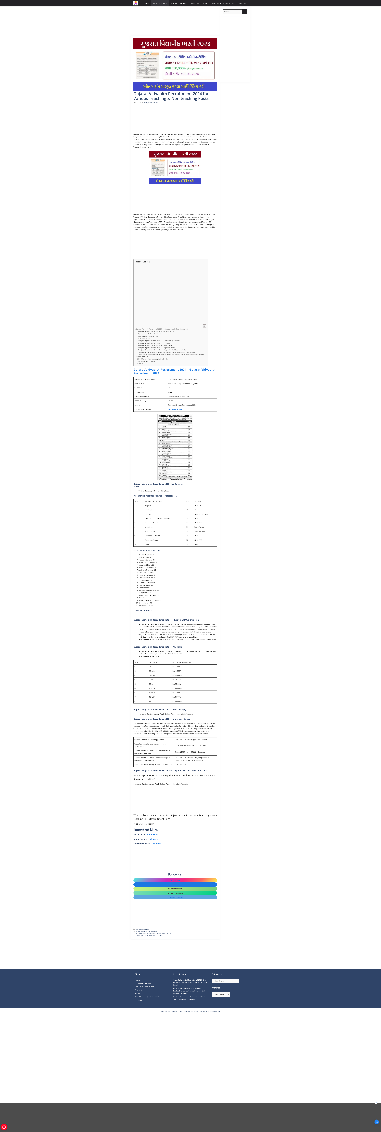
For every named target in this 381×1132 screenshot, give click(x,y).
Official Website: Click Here (147, 361)
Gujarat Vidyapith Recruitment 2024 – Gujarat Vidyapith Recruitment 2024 (162, 329)
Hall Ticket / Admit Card (179, 3)
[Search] (244, 11)
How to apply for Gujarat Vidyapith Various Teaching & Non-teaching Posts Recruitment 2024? (169, 352)
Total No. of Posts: (145, 338)
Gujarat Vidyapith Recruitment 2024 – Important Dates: (157, 348)
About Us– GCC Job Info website (223, 3)
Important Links (142, 356)
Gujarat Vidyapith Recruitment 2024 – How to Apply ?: (156, 345)
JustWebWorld (215, 1011)
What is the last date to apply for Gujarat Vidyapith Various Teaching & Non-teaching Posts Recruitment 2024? (174, 354)
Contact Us (242, 3)
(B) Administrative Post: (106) (148, 336)
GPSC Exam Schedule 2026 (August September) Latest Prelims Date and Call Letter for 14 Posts (189, 991)
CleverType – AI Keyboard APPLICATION (149, 935)
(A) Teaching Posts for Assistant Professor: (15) (154, 334)
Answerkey (195, 3)
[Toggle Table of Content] (203, 326)
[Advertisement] (175, 21)
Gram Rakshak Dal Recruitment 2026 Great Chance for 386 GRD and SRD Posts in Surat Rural (190, 982)
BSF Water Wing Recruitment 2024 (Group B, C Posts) (153, 933)
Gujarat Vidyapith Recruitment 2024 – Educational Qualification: (159, 341)
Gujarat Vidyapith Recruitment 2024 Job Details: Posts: (156, 331)
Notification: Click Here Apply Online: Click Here (154, 359)
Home (147, 3)
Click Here (152, 834)
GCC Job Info (178, 1011)
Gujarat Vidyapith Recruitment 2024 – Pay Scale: (155, 343)
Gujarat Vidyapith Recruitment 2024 (147, 931)
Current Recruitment (160, 3)
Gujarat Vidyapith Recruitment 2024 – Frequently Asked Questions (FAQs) (162, 350)
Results (205, 3)
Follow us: (139, 364)
